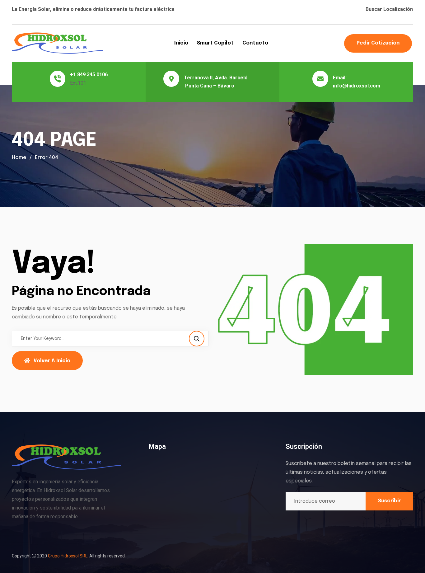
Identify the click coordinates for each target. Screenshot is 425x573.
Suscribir (389, 501)
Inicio (181, 43)
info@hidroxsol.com (356, 86)
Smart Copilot (215, 43)
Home (19, 157)
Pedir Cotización (378, 43)
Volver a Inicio (52, 361)
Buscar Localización (389, 9)
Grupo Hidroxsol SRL (67, 555)
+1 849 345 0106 (89, 74)
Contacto (255, 43)
